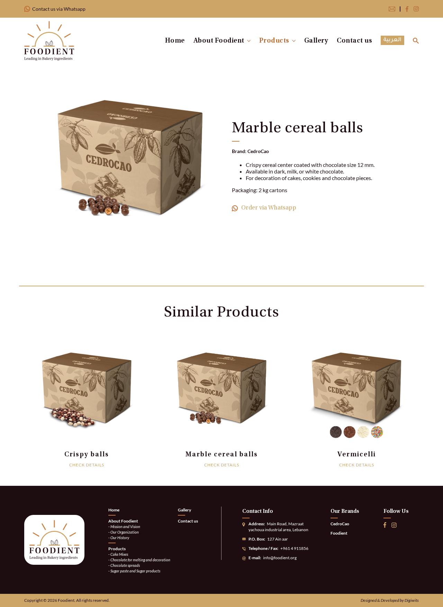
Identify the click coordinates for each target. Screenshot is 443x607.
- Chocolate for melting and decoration (139, 559)
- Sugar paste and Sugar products (134, 571)
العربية (392, 40)
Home (175, 40)
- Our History (118, 537)
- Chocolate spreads (124, 565)
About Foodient (218, 40)
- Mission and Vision (124, 526)
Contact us (354, 40)
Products (274, 40)
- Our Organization (123, 532)
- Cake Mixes (118, 554)
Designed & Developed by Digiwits (390, 600)
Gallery (316, 40)
